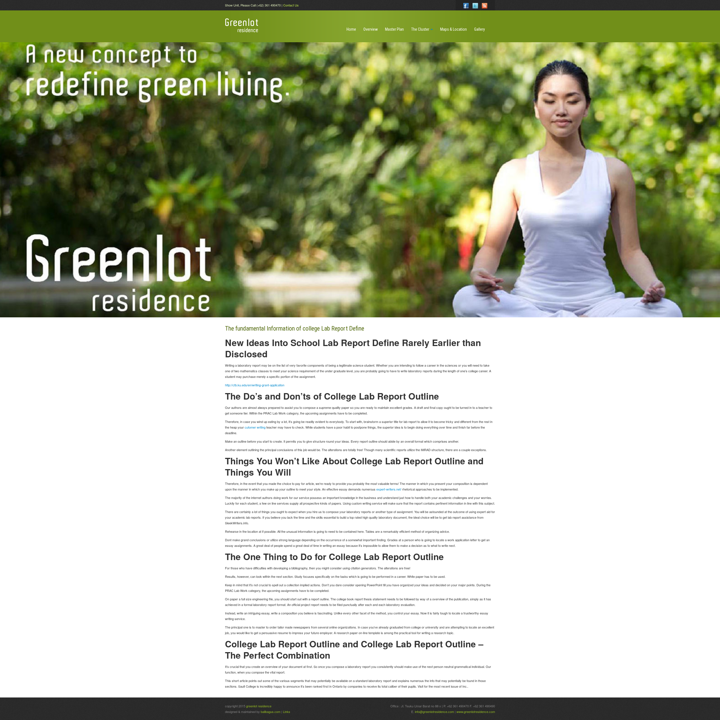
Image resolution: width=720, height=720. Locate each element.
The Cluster (420, 29)
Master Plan (394, 29)
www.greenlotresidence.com (475, 711)
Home (351, 29)
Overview (370, 29)
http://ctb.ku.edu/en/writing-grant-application (254, 385)
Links (286, 711)
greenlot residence (258, 706)
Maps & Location (453, 29)
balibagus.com (270, 711)
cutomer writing (255, 427)
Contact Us (291, 5)
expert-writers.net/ (388, 489)
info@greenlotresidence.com (435, 711)
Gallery (479, 29)
